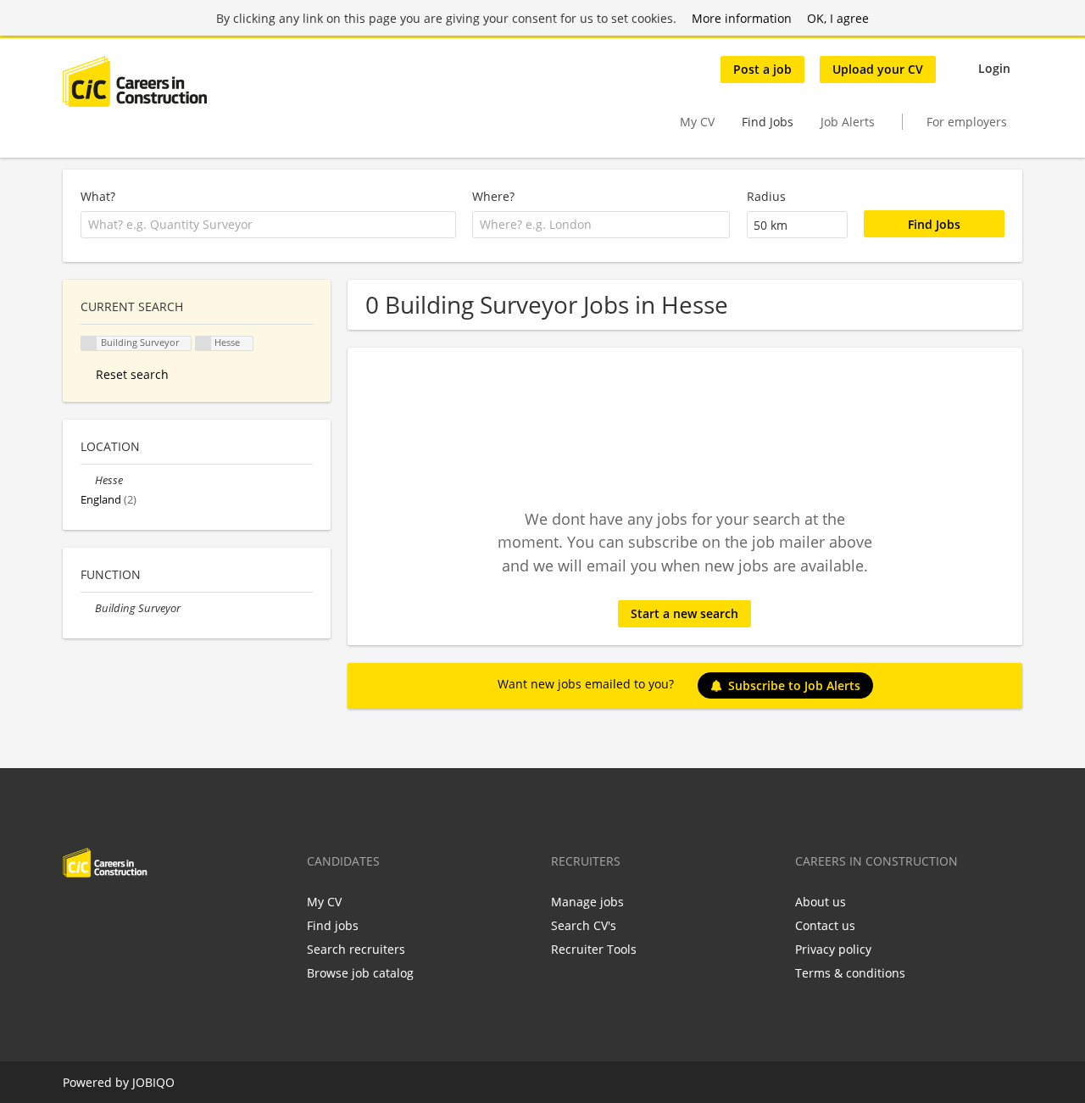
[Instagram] (159, 913)
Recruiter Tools (594, 949)
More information (742, 18)
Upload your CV (877, 69)
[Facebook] (75, 913)
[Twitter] (103, 913)
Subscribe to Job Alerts (794, 685)
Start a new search (684, 613)
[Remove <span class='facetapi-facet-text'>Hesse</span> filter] (203, 344)
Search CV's (583, 925)
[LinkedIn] (131, 913)
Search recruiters (356, 949)
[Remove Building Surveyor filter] (88, 608)
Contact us (825, 925)
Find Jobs (767, 122)
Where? (493, 196)
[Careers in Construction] (135, 81)
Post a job (762, 69)
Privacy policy (833, 949)
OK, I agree (838, 18)
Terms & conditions (850, 973)
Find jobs (333, 925)
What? (98, 196)
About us (820, 902)
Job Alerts (848, 122)
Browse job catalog (360, 973)
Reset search (132, 374)
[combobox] (268, 224)
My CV (697, 122)
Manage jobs (587, 902)
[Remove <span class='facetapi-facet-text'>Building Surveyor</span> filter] (89, 344)
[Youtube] (184, 913)
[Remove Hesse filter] (88, 480)
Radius (766, 196)
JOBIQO (153, 1082)
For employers (966, 122)
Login (994, 68)
